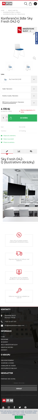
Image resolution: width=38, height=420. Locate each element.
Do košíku (24, 118)
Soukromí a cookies (7, 363)
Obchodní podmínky (7, 360)
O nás (3, 336)
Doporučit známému (9, 135)
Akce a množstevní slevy (9, 344)
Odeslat (19, 388)
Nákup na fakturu (7, 347)
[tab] (7, 151)
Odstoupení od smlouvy (9, 368)
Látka (2, 74)
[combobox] (19, 79)
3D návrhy (4, 342)
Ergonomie (4, 339)
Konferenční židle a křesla (11, 12)
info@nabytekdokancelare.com (14, 325)
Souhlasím (19, 417)
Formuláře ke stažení (8, 365)
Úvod (2, 10)
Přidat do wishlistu (8, 142)
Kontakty (4, 350)
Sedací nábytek (13, 10)
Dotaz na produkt (8, 139)
